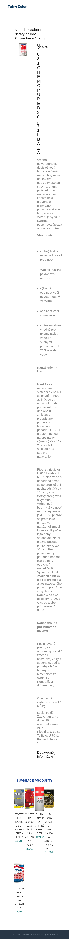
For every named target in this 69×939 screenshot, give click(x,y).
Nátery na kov (25, 34)
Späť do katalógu (28, 29)
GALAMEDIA (33, 934)
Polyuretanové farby (29, 38)
